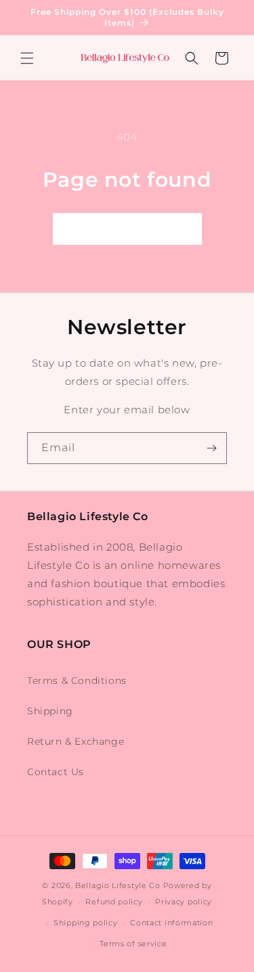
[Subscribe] (211, 448)
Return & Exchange (75, 741)
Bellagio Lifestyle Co (118, 885)
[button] (27, 58)
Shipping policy (86, 922)
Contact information (171, 922)
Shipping (50, 711)
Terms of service (133, 943)
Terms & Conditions (77, 680)
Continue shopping (127, 229)
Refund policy (113, 901)
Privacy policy (183, 901)
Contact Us (55, 772)
